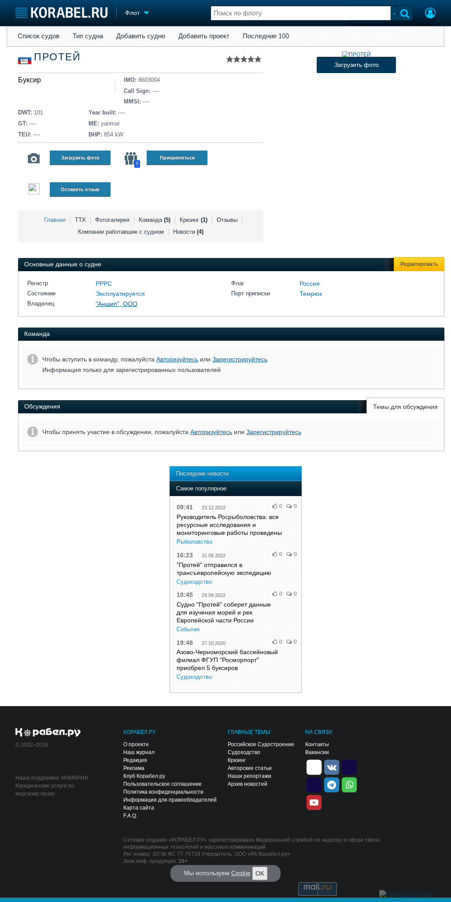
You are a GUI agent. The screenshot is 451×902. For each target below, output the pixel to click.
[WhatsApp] (349, 784)
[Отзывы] (34, 190)
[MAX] (314, 784)
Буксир (29, 80)
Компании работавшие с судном (121, 231)
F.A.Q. (130, 816)
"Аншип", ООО (116, 303)
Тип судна (88, 36)
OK (259, 873)
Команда (154, 220)
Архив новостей (247, 784)
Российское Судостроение (261, 744)
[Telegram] (331, 784)
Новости (188, 231)
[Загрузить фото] (356, 55)
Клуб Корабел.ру (144, 776)
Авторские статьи (250, 768)
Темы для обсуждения (405, 406)
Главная (55, 220)
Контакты (317, 744)
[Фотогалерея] (34, 158)
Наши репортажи (249, 776)
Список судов (38, 36)
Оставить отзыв (80, 189)
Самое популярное (201, 488)
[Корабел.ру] (48, 733)
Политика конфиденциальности (163, 792)
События (188, 629)
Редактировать (419, 264)
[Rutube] (349, 767)
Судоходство (194, 581)
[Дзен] (314, 767)
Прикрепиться (177, 157)
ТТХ (80, 220)
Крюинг (193, 220)
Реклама (133, 768)
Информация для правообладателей (170, 800)
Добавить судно (140, 36)
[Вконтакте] (331, 767)
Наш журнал (139, 752)
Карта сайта (138, 808)
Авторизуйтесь (177, 359)
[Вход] (430, 14)
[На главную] (61, 12)
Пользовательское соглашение (162, 784)
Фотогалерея (112, 220)
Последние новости (202, 473)
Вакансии (317, 752)
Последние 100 (266, 36)
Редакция (135, 760)
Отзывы (227, 220)
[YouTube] (314, 802)
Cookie (241, 872)
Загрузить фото (80, 157)
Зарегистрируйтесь (239, 359)
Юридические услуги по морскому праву (44, 790)
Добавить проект (203, 36)
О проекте (136, 744)
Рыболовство (194, 541)
